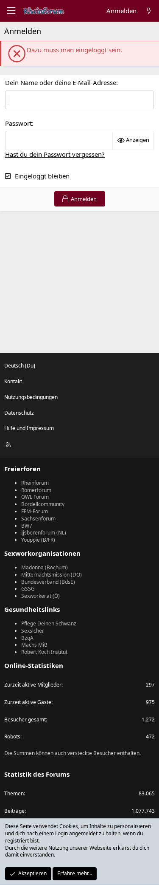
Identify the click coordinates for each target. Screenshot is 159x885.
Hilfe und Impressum (29, 428)
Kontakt (13, 381)
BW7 (26, 525)
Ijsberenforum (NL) (43, 532)
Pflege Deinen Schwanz (48, 623)
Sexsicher (32, 630)
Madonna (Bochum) (44, 567)
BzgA (27, 638)
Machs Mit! (34, 644)
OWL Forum (35, 496)
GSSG (28, 588)
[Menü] (11, 11)
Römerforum (36, 490)
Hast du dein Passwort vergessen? (55, 154)
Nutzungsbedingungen (31, 397)
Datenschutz (19, 412)
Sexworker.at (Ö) (40, 595)
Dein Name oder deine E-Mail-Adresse (60, 82)
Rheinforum (35, 482)
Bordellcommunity (42, 504)
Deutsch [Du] (19, 365)
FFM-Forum (34, 511)
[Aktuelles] (149, 11)
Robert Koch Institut (44, 652)
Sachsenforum (38, 518)
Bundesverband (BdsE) (48, 581)
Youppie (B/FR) (38, 539)
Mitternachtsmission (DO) (51, 574)
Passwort (18, 123)
